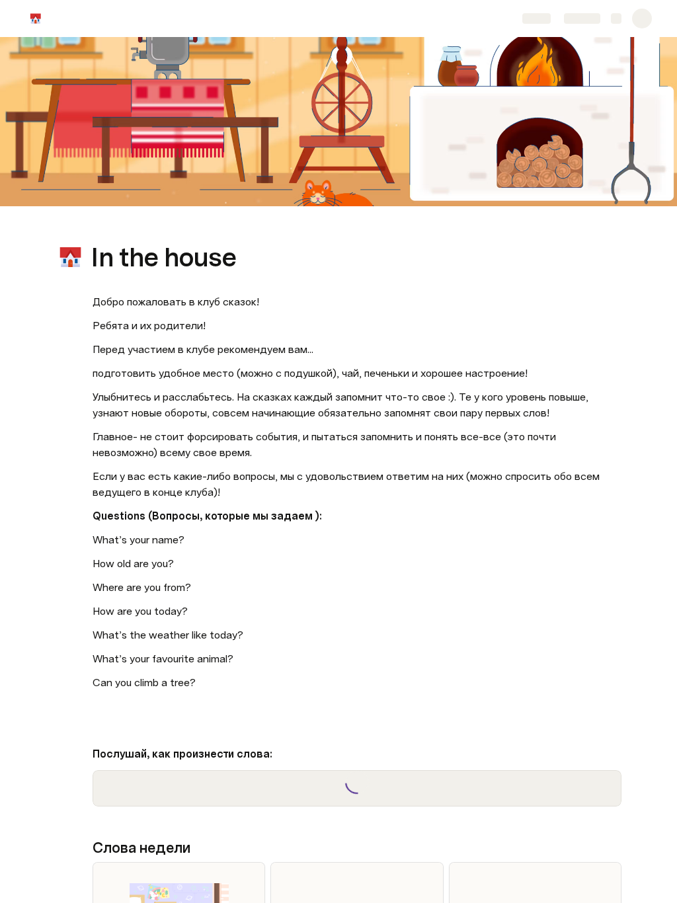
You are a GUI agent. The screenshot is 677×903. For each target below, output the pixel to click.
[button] (99, 227)
